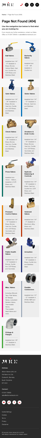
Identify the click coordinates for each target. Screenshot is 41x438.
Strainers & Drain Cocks (29, 133)
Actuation (28, 252)
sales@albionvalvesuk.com (10, 395)
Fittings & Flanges (9, 333)
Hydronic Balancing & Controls (29, 174)
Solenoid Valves (28, 213)
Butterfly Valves (28, 57)
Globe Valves (30, 94)
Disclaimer (5, 424)
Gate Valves (10, 94)
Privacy (4, 421)
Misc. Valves (10, 287)
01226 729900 (6, 392)
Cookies (4, 415)
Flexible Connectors (29, 288)
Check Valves (10, 132)
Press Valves (10, 172)
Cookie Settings (6, 412)
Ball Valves (9, 56)
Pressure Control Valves (11, 213)
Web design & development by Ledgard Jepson (14, 434)
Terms (4, 418)
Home (4, 14)
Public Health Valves (10, 253)
